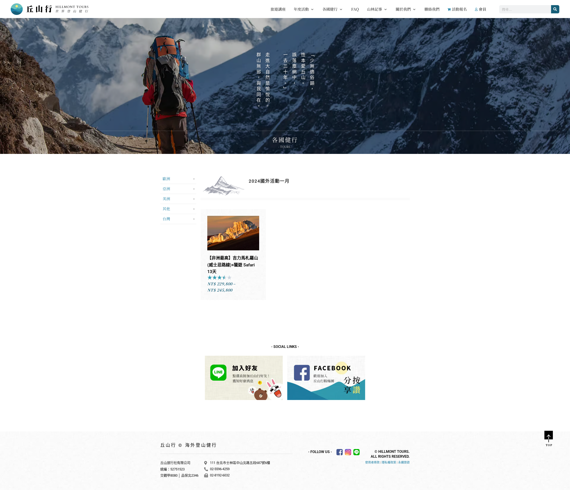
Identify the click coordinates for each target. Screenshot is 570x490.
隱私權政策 (389, 462)
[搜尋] (555, 9)
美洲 (166, 198)
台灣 (166, 218)
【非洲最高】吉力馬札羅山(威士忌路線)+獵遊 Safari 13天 (232, 264)
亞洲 (166, 188)
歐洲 (166, 178)
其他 (166, 208)
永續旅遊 (404, 462)
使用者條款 (372, 462)
